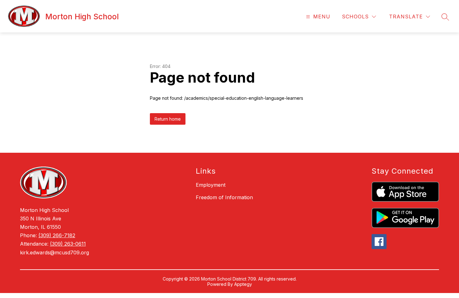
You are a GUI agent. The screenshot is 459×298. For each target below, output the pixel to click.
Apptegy (243, 284)
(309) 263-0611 (68, 244)
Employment (210, 185)
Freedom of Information (224, 197)
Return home (168, 119)
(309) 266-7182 (56, 235)
